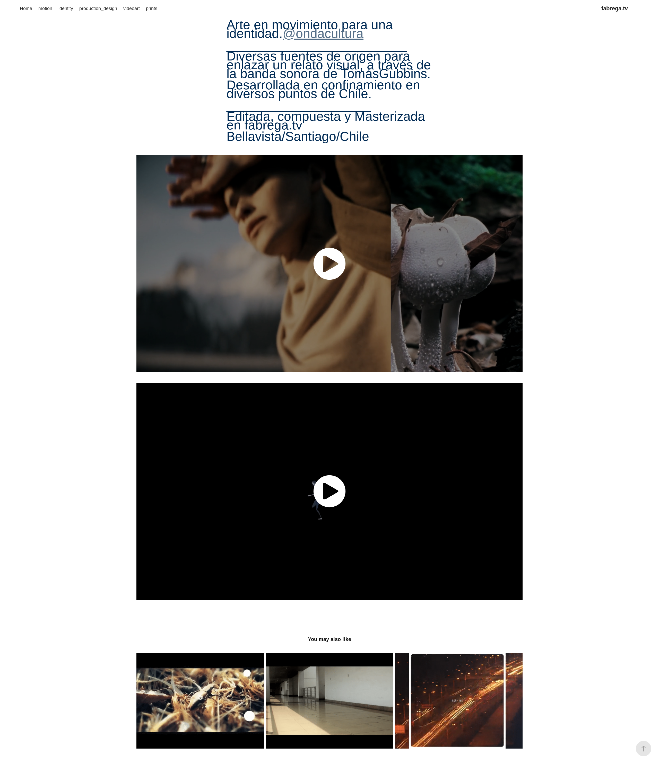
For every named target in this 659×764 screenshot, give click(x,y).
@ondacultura (323, 33)
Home (26, 8)
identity (65, 8)
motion (45, 8)
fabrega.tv (614, 8)
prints (151, 8)
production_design (98, 8)
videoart (131, 8)
